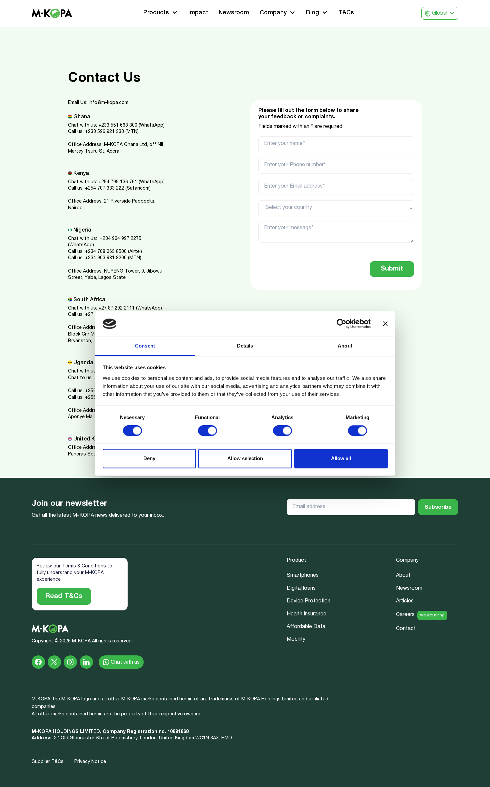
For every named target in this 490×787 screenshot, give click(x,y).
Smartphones (303, 575)
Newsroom (234, 13)
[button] (160, 13)
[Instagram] (70, 662)
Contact (406, 629)
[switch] (207, 430)
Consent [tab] (145, 346)
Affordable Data (306, 627)
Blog (312, 13)
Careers (405, 615)
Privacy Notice (90, 762)
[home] (52, 13)
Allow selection (245, 458)
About (403, 575)
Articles (405, 601)
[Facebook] (38, 662)
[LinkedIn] (86, 662)
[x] (54, 662)
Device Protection (308, 601)
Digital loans (301, 588)
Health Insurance (306, 614)
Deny (149, 458)
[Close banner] (385, 324)
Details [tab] (245, 346)
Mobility (296, 639)
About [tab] (345, 346)
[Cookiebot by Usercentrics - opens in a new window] (341, 324)
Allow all (341, 458)
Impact (198, 13)
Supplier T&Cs (48, 762)
